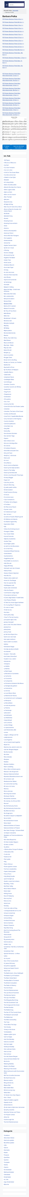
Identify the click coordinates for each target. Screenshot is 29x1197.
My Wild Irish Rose (9, 811)
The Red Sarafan (8, 1007)
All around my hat (9, 255)
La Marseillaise (8, 703)
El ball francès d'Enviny (10, 492)
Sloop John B (7, 937)
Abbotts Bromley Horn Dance (12, 187)
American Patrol (8, 233)
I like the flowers (8, 590)
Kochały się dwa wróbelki (11, 649)
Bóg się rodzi (7, 347)
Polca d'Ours (7, 874)
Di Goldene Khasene (10, 448)
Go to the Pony (8, 548)
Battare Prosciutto (9, 308)
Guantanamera (8, 556)
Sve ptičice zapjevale (10, 966)
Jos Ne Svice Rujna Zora (10, 634)
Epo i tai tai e (7, 514)
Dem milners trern (9, 441)
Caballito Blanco (8, 372)
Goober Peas (7, 541)
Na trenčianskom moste (11, 820)
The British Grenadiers (10, 983)
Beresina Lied (8, 321)
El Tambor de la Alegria (10, 502)
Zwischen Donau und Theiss (12, 1112)
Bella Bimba (7, 313)
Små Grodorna (8, 942)
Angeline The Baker (9, 257)
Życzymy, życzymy (9, 1110)
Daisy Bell (6, 428)
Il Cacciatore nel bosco (10, 595)
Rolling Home (8, 893)
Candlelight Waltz (9, 379)
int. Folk (6, 1179)
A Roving (6, 250)
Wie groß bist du (8, 1083)
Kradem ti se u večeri (10, 659)
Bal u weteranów (9, 296)
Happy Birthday (8, 566)
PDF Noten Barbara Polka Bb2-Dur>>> (13, 50)
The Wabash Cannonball (11, 1015)
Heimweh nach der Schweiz (12, 568)
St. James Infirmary (9, 963)
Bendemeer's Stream (10, 318)
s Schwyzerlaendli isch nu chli (12, 910)
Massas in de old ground (11, 771)
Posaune (6, 1155)
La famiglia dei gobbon (10, 686)
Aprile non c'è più (9, 248)
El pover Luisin (8, 509)
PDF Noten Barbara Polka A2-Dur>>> (13, 47)
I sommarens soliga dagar (11, 593)
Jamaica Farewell (9, 622)
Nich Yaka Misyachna (10, 839)
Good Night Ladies (9, 544)
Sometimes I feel (9, 951)
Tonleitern (7, 1135)
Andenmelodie (8, 240)
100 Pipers (7, 160)
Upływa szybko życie (10, 1034)
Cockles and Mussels (10, 414)
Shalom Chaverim (9, 925)
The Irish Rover (8, 988)
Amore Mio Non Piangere (11, 235)
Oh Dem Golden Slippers (11, 842)
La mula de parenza (9, 705)
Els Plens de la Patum (10, 507)
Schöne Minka (8, 918)
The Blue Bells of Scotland (11, 980)
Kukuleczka (7, 661)
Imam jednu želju (9, 615)
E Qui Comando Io (9, 499)
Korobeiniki (7, 651)
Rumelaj (6, 906)
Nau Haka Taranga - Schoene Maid (14, 830)
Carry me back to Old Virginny (12, 419)
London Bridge (8, 725)
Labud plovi (7, 713)
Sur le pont (7, 958)
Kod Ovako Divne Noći (10, 656)
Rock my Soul (8, 898)
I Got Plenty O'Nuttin (10, 600)
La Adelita (6, 666)
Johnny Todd (7, 632)
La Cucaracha (8, 678)
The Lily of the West (9, 997)
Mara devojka (8, 757)
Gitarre (6, 1147)
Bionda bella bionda (9, 333)
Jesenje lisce (7, 627)
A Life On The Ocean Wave (11, 172)
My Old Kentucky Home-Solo (12, 808)
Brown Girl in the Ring (10, 360)
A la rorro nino (8, 170)
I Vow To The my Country (11, 617)
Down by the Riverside (10, 472)
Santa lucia (7, 903)
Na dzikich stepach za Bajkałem (13, 816)
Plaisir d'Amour (8, 864)
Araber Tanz (7, 260)
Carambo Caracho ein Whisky (12, 387)
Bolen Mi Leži (7, 350)
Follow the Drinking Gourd (11, 529)
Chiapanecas (7, 394)
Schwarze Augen (9, 915)
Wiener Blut (7, 1085)
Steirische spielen (9, 1140)
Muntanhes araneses (10, 798)
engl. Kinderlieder (9, 1182)
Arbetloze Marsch (9, 265)
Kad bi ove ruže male (10, 637)
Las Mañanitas (8, 717)
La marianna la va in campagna (13, 698)
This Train (6, 1022)
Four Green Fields (9, 534)
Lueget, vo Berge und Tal (11, 735)
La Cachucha (7, 676)
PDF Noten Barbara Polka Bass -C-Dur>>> (14, 58)
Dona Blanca (7, 463)
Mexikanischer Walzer (10, 781)
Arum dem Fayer (8, 267)
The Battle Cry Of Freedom (11, 975)
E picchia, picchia (9, 482)
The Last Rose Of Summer (11, 993)
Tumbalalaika (8, 1032)
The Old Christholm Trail (11, 1002)
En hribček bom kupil (10, 512)
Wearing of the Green (10, 1069)
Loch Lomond (8, 722)
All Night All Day (8, 204)
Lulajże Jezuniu (8, 737)
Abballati (6, 180)
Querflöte (7, 1157)
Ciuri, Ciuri (7, 401)
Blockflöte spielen (9, 1143)
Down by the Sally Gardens (11, 468)
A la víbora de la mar (10, 175)
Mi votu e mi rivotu (9, 786)
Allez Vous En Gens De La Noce (13, 207)
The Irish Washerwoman (11, 1122)
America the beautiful (10, 230)
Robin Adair (7, 891)
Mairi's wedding (8, 766)
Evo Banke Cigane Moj (10, 521)
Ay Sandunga (7, 282)
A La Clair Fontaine (9, 167)
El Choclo (6, 495)
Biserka (6, 335)
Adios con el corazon (10, 194)
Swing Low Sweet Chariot (11, 968)
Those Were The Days (10, 1024)
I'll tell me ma (8, 610)
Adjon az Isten (8, 192)
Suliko (5, 956)
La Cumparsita (8, 681)
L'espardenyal (8, 720)
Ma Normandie (8, 752)
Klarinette (7, 1150)
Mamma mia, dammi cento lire (13, 747)
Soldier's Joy (7, 944)
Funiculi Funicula (8, 536)
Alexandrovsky (8, 202)
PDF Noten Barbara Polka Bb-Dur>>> (13, 22)
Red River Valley (8, 886)
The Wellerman (8, 1017)
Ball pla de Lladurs (9, 298)
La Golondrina (8, 688)
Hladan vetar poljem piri (11, 578)
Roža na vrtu (7, 901)
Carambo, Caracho (9, 384)
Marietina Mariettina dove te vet (13, 776)
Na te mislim (7, 818)
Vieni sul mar (7, 1051)
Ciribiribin (7, 409)
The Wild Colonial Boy (10, 1019)
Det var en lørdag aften (10, 443)
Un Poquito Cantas (9, 1114)
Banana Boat (7, 301)
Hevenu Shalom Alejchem (11, 573)
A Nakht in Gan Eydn (10, 177)
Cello (5, 1145)
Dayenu (6, 438)
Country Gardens (9, 421)
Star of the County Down (11, 961)
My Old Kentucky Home (11, 806)
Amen (5, 226)
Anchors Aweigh (8, 253)
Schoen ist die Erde (9, 913)
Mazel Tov (7, 744)
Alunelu (6, 218)
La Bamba (7, 668)
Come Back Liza (8, 426)
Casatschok (7, 389)
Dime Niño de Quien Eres (11, 450)
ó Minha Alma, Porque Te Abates (13, 849)
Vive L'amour (7, 1054)
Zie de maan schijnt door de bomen (14, 1107)
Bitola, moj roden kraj (10, 338)
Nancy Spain (7, 823)
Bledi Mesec (7, 340)
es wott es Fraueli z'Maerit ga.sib (13, 517)
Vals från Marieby (9, 1039)
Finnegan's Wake (9, 531)
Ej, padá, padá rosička (10, 487)
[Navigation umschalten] (7, 5)
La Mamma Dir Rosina (10, 695)
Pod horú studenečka (10, 869)
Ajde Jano (6, 199)
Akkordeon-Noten (9, 1138)
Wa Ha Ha (7, 1061)
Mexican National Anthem (11, 774)
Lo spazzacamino (9, 727)
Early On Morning (9, 485)
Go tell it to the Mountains (11, 546)
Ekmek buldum (8, 490)
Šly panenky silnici (9, 939)
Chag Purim (7, 392)
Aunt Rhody (7, 277)
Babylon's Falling (9, 287)
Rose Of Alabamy (9, 896)
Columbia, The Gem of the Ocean (13, 411)
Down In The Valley (9, 470)
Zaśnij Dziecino (8, 1105)
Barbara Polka (8, 303)
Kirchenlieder (8, 1170)
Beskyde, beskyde (9, 323)
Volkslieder (7, 1174)
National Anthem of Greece (12, 825)
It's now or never (9, 607)
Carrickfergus (8, 382)
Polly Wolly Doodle (9, 876)
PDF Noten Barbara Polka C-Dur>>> (12, 25)
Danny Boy (7, 431)
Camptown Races (9, 377)
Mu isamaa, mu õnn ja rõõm (12, 801)
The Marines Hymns (9, 995)
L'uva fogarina (8, 740)
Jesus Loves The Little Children (12, 624)
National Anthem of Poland (12, 828)
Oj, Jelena (6, 847)
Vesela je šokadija (9, 1046)
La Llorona (7, 691)
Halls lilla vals (7, 563)
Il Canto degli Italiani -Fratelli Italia (14, 597)
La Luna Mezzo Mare (10, 693)
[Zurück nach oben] (26, 1194)
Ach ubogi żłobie (8, 182)
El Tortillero (7, 504)
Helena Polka (7, 570)
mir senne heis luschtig (10, 784)
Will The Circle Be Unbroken (12, 1075)
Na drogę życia (8, 813)
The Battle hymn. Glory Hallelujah (13, 973)
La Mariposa (7, 700)
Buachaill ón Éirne (9, 367)
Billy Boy (6, 325)
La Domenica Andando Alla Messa (14, 683)
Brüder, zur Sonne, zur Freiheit (12, 362)
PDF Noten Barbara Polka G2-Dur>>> (13, 43)
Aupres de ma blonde (10, 279)
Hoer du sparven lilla (10, 583)
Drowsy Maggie (8, 477)
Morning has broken (10, 793)
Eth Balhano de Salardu (10, 519)
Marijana (6, 759)
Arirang (6, 270)
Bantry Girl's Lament (10, 306)
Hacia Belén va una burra (11, 561)
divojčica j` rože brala (10, 455)
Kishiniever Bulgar (9, 646)
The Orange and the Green (11, 1005)
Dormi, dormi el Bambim (11, 465)
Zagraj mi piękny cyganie (11, 1100)
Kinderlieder (7, 1177)
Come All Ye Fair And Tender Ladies (14, 406)
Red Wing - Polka (9, 884)
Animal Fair (7, 243)
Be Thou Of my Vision (10, 311)
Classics (6, 1167)
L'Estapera (7, 664)
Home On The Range (10, 580)
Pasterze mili (7, 857)
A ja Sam (6, 165)
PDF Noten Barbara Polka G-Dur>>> (12, 40)
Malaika (6, 762)
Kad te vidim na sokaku (10, 642)
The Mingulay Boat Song (11, 1000)
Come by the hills (9, 404)
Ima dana (6, 612)
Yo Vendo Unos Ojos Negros (12, 1095)
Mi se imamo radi (9, 779)
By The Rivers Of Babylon (11, 370)
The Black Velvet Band (10, 978)
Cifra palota (7, 399)
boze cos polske (8, 355)
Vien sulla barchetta (9, 1049)
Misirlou (6, 789)
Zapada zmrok (8, 1102)
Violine (6, 1165)
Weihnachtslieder (9, 1172)
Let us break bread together (12, 742)
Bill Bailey (6, 328)
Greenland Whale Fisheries (11, 551)
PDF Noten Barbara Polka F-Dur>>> (12, 34)
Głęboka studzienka (9, 539)
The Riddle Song (8, 1010)
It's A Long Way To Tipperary (12, 605)
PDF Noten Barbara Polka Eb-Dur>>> (13, 31)
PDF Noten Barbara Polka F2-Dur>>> (13, 37)
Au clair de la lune (9, 272)
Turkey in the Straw (9, 1029)
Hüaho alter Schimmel (10, 588)
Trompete (7, 1162)
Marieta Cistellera (9, 764)
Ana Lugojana (8, 238)
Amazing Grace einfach (10, 223)
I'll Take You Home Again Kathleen (14, 602)
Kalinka (6, 644)
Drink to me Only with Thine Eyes (13, 475)
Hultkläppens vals (9, 585)
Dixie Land (7, 458)
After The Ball (8, 197)
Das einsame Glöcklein (10, 433)
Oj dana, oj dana (8, 844)
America (6, 228)
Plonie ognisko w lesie (10, 866)
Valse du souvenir (9, 1042)
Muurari (6, 803)
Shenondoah (7, 934)
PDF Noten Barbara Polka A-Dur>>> (12, 19)
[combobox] (16, 5)
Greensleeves (8, 553)
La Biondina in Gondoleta (11, 673)
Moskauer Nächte (9, 796)
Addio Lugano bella (9, 189)
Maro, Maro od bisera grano (12, 769)
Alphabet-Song (8, 216)
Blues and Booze (8, 343)
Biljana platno (8, 330)
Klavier (6, 1152)
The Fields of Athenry (10, 985)
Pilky (5, 861)
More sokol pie (8, 791)
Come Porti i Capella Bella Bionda (13, 416)
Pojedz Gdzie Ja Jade (9, 871)
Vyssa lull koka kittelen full (11, 1059)
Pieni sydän (7, 859)
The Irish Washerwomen (11, 990)
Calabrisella (7, 374)
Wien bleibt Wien (9, 1087)
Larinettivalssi (8, 715)
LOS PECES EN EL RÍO (10, 730)
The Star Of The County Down (12, 1012)
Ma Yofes (6, 754)
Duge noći (7, 480)
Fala (5, 526)
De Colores (7, 446)
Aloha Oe (6, 1117)
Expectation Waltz (9, 524)
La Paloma (7, 708)
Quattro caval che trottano (11, 881)
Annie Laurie (7, 262)
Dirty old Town (8, 453)
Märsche (6, 1184)
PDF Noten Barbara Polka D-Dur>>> (12, 28)
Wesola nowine (8, 1080)
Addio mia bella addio (10, 185)
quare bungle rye (9, 879)
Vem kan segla (8, 1044)
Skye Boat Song (8, 928)
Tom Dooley (7, 1027)
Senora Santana (8, 923)
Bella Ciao (6, 316)
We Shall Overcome (9, 1078)
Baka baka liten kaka (10, 294)
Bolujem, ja (7, 352)
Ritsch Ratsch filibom (10, 888)
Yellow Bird (7, 1092)
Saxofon (6, 1160)
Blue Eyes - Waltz (9, 345)
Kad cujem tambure (9, 639)
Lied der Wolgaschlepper (11, 749)
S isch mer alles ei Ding (10, 908)
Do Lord (6, 460)
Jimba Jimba (7, 629)
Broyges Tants (8, 357)
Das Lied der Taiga (9, 436)
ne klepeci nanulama (10, 833)
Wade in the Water (9, 1066)
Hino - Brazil (7, 1097)
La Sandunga (7, 710)
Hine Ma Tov (7, 575)
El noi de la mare (8, 497)
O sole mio (7, 854)
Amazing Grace (8, 221)
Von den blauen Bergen (11, 1056)
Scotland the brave (9, 920)
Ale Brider (7, 213)
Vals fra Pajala (8, 1037)
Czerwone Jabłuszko (10, 423)
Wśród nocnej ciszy (9, 1090)
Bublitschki (7, 365)
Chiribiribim (7, 396)
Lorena (6, 732)
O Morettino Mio (9, 852)
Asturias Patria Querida (10, 275)
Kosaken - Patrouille (9, 654)
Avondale (6, 284)
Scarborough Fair (9, 1119)
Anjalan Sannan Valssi (10, 245)
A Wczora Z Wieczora (10, 162)
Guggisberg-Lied (9, 558)
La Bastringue (8, 671)
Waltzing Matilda (9, 1064)
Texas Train (7, 970)
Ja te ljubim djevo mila (10, 619)
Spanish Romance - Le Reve (12, 953)
